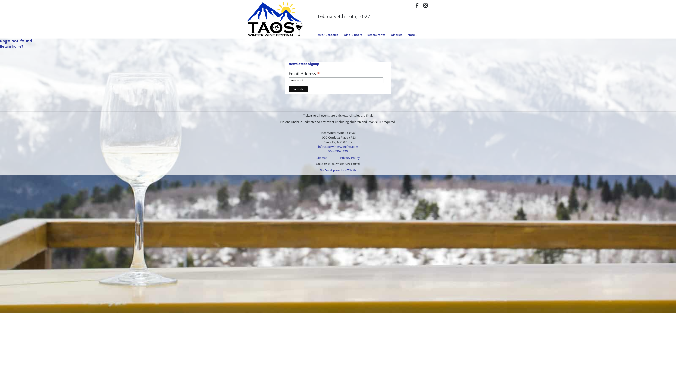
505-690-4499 (338, 151)
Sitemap (322, 158)
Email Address (304, 73)
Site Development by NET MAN (338, 170)
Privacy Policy (350, 158)
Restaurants (376, 35)
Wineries (396, 35)
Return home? (11, 47)
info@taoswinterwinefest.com (338, 147)
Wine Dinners (352, 35)
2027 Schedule (327, 35)
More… (412, 35)
